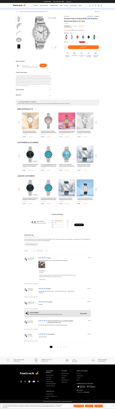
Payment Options (50, 375)
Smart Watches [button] (44, 5)
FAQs (47, 398)
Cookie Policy (64, 382)
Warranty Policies (65, 380)
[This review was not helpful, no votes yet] (36, 283)
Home (17, 11)
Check (43, 65)
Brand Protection (65, 373)
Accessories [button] (73, 5)
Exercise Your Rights (50, 385)
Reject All (89, 405)
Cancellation (64, 375)
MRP (71, 26)
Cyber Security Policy (67, 401)
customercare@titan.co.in (51, 396)
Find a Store (48, 379)
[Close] (112, 405)
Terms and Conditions (48, 401)
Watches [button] (36, 5)
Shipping (63, 377)
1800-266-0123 (49, 394)
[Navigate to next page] (67, 347)
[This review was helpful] (34, 296)
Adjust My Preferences (78, 405)
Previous (18, 16)
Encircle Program (49, 381)
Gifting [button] (66, 5)
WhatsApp (86, 392)
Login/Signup (66, 30)
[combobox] (30, 251)
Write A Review (79, 224)
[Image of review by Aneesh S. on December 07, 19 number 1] (41, 264)
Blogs (78, 380)
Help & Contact (80, 375)
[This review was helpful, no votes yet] (34, 283)
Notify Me (83, 47)
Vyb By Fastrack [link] (54, 5)
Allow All (98, 405)
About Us (79, 373)
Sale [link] (61, 5)
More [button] (80, 5)
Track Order (48, 377)
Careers (78, 377)
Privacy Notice (57, 401)
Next (18, 49)
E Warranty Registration (51, 383)
